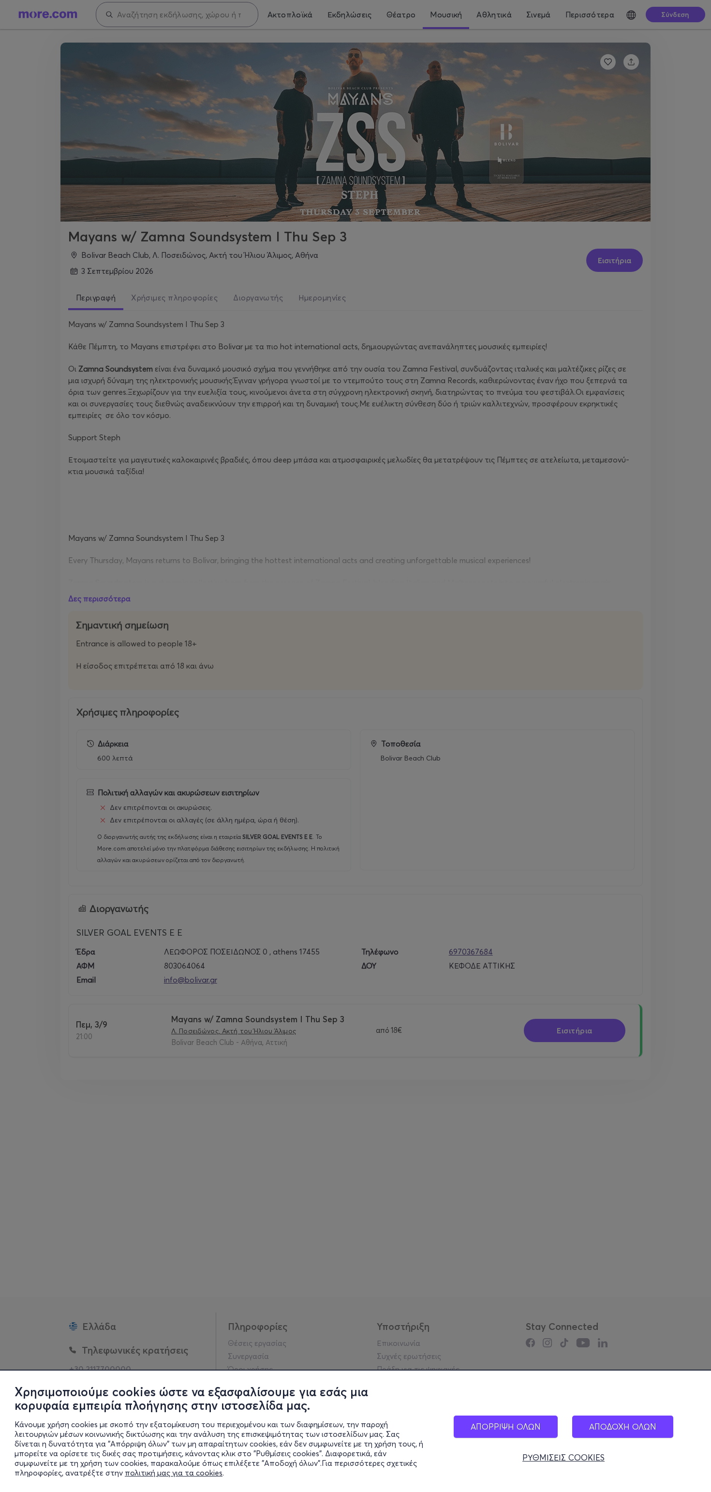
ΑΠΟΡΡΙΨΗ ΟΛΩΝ (506, 1426)
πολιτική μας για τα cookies (173, 1472)
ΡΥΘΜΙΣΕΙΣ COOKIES (563, 1457)
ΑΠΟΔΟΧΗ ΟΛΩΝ (622, 1426)
